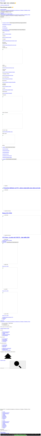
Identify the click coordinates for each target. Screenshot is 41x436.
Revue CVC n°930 (5, 315)
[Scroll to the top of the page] (7, 359)
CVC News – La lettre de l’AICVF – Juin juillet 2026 (15, 237)
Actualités (4, 415)
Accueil (3, 411)
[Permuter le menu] (0, 19)
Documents (4, 426)
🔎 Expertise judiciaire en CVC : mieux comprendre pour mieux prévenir (21, 188)
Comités (3, 414)
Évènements (4, 416)
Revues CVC (4, 417)
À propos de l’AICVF (5, 412)
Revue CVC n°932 (5, 266)
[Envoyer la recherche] (18, 365)
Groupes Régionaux (5, 413)
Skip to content (2, 0)
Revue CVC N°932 (7, 213)
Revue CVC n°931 (5, 290)
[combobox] (5, 17)
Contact (3, 427)
